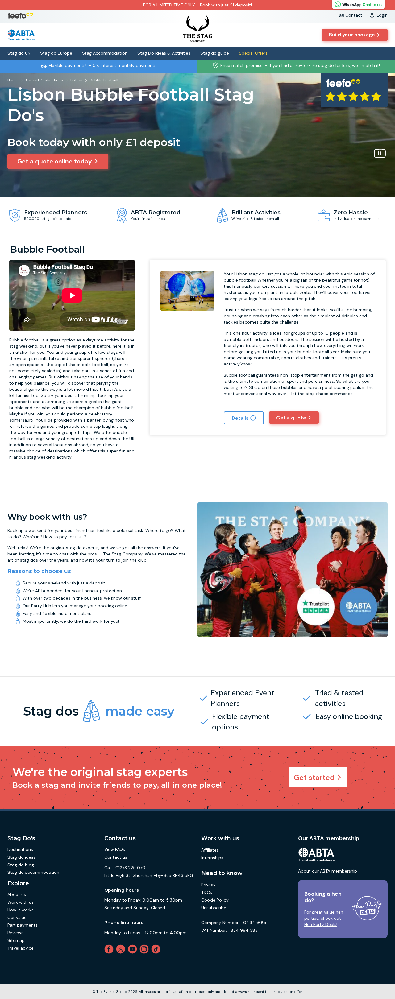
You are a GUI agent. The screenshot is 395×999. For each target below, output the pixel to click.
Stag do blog (20, 865)
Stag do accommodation (33, 872)
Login (382, 15)
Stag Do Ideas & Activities (163, 53)
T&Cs (206, 892)
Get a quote (291, 418)
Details (240, 418)
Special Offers (253, 53)
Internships (212, 858)
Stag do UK (18, 53)
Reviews (15, 932)
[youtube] (133, 949)
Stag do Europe (56, 53)
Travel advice (20, 948)
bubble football (92, 364)
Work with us (20, 902)
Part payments (22, 925)
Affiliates (210, 850)
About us (16, 894)
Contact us (115, 857)
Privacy (208, 884)
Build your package (352, 34)
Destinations (20, 849)
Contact (353, 15)
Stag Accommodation (104, 53)
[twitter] (122, 949)
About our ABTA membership (327, 871)
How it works (20, 910)
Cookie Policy (215, 900)
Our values (18, 917)
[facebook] (110, 949)
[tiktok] (157, 949)
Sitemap (16, 940)
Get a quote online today (54, 161)
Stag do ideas (21, 857)
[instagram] (145, 949)
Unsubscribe (213, 907)
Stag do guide (214, 53)
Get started (314, 777)
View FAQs (114, 849)
